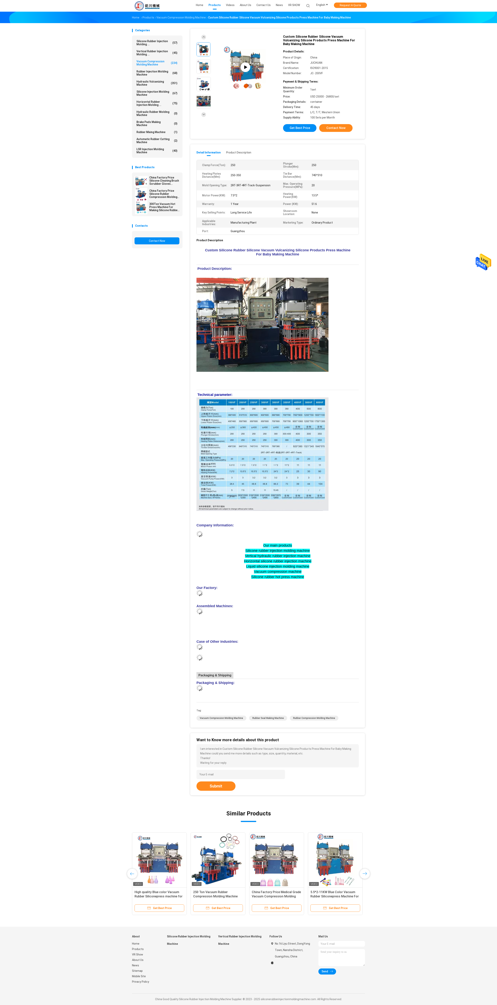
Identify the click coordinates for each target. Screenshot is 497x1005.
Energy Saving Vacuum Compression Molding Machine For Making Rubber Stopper (157, 896)
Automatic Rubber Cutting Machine (156, 141)
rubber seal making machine (268, 718)
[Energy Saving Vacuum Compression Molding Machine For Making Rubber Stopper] (159, 860)
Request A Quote (350, 5)
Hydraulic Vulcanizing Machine (156, 83)
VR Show (137, 954)
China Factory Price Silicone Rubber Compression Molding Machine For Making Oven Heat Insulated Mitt (163, 194)
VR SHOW (294, 5)
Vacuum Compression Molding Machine (156, 63)
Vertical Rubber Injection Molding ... (156, 53)
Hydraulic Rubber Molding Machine (156, 113)
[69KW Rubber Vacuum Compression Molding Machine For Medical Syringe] (218, 860)
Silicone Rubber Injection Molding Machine (188, 940)
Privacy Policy (140, 981)
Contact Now (157, 240)
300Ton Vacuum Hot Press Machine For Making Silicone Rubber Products (164, 207)
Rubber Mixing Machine (156, 132)
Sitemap (137, 970)
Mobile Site (139, 976)
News (135, 965)
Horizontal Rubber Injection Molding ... (156, 103)
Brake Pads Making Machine (156, 123)
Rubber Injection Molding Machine (156, 73)
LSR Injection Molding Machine (156, 151)
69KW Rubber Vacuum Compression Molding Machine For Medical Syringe (215, 896)
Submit (216, 786)
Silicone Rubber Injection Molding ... (156, 43)
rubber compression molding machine (314, 718)
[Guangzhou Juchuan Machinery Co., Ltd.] (147, 5)
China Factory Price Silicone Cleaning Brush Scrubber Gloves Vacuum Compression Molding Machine (164, 180)
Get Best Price (300, 128)
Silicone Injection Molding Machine (156, 93)
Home (135, 943)
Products (138, 949)
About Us (137, 959)
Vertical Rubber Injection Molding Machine (240, 940)
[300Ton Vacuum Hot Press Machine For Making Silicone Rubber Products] (141, 207)
